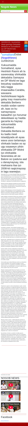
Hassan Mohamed (5, 420)
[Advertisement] (14, 27)
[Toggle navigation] (3, 2)
